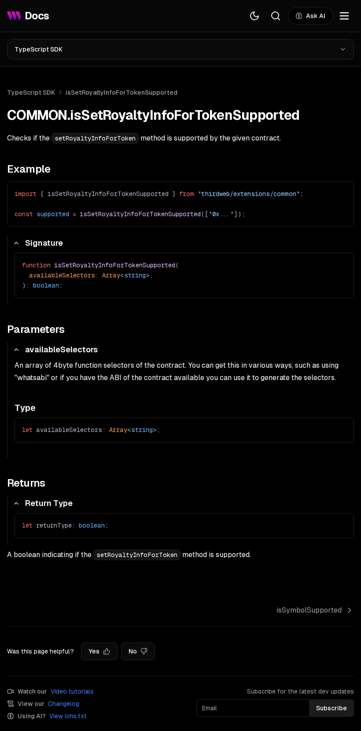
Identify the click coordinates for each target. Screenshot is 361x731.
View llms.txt (68, 716)
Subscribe (331, 708)
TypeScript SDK (39, 49)
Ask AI (315, 15)
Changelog (63, 703)
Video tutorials (72, 691)
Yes (93, 651)
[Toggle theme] (254, 16)
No (133, 651)
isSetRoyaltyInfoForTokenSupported (121, 92)
